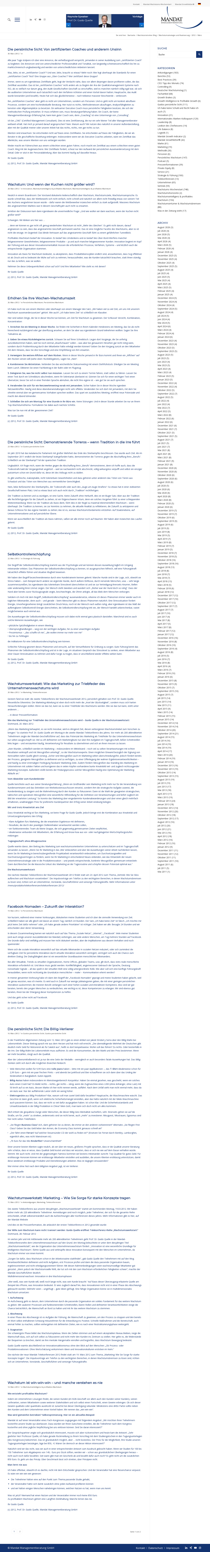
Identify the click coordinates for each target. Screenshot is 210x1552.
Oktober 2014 (164, 730)
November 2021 (166, 429)
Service (161, 171)
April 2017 (162, 623)
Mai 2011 (162, 871)
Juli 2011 (162, 868)
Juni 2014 (162, 744)
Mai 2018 (162, 577)
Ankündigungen (29, 1202)
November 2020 (166, 471)
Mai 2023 (162, 365)
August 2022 (164, 397)
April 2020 (162, 496)
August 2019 (164, 524)
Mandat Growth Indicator (170, 136)
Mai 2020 (162, 492)
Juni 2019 (162, 531)
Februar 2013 (164, 800)
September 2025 (166, 266)
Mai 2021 (162, 450)
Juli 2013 (162, 783)
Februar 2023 (164, 376)
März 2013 (163, 797)
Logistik (161, 132)
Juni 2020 (162, 489)
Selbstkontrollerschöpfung (29, 554)
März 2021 (163, 457)
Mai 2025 (162, 280)
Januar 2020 (163, 506)
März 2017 (163, 627)
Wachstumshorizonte (168, 192)
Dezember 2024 (166, 298)
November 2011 (166, 853)
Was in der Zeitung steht (170, 210)
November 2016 (166, 641)
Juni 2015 (162, 701)
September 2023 (166, 351)
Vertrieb (161, 185)
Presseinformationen (168, 164)
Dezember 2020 (166, 468)
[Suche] (9, 20)
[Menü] (17, 20)
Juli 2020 (162, 485)
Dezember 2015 (166, 680)
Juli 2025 (162, 273)
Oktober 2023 (164, 347)
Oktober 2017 (164, 602)
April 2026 (162, 241)
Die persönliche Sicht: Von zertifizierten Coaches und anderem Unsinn (64, 49)
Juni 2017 (162, 616)
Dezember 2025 (166, 255)
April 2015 (162, 708)
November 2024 (166, 301)
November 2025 (166, 259)
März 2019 (163, 542)
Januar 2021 (163, 464)
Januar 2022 (163, 422)
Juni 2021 (162, 446)
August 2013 (164, 779)
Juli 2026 (162, 230)
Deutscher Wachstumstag (170, 90)
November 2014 (166, 726)
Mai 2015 (162, 705)
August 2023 (164, 354)
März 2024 (163, 329)
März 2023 (163, 372)
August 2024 (164, 312)
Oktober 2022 (164, 390)
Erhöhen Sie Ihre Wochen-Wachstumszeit (41, 298)
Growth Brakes (165, 97)
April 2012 (162, 836)
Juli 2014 (162, 740)
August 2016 (164, 652)
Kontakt (136, 4)
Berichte (162, 76)
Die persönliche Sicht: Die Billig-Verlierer (40, 1029)
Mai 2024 (162, 322)
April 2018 (162, 581)
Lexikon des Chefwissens (170, 125)
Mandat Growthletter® (184, 4)
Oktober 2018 (164, 560)
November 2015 (166, 684)
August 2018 (164, 567)
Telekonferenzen (39, 692)
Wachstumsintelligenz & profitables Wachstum (52, 189)
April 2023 (162, 368)
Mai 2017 (162, 620)
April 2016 (162, 666)
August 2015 (164, 694)
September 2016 (166, 648)
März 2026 (163, 244)
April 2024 (162, 326)
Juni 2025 (162, 276)
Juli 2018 (162, 570)
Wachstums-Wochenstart (170, 189)
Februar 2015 (164, 715)
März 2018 (163, 584)
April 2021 (162, 453)
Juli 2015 (162, 698)
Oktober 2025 (164, 262)
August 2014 (164, 737)
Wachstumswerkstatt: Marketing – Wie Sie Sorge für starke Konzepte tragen (69, 1198)
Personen (162, 154)
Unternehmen (164, 182)
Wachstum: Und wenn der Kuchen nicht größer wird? (51, 184)
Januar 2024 (163, 336)
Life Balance (164, 129)
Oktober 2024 (164, 305)
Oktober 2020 (164, 475)
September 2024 (166, 308)
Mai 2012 (162, 832)
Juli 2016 (162, 655)
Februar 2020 (164, 503)
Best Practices (165, 79)
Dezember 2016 (166, 637)
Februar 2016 (164, 673)
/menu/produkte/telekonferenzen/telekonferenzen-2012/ (36, 885)
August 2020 (164, 482)
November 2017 (166, 598)
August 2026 (164, 227)
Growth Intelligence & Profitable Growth (177, 101)
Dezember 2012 (166, 807)
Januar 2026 (163, 252)
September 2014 (166, 733)
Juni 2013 (162, 786)
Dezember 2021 (166, 425)
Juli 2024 (162, 315)
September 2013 (166, 776)
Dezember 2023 (166, 340)
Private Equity (164, 168)
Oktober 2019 (164, 517)
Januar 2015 (163, 719)
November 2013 (166, 768)
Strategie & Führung (31, 558)
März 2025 (163, 287)
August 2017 (164, 609)
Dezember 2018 (166, 552)
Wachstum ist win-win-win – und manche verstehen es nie (55, 1383)
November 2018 (166, 556)
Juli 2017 (162, 613)
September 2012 (166, 818)
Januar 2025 (163, 294)
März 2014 (163, 754)
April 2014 (162, 751)
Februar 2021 (164, 460)
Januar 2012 (163, 846)
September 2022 (166, 393)
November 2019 (166, 514)
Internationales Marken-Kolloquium (175, 118)
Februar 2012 (164, 843)
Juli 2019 (162, 528)
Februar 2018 (164, 588)
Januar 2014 (163, 761)
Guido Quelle (17, 158)
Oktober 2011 (164, 857)
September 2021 (166, 436)
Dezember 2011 (166, 850)
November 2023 (166, 344)
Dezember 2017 (166, 595)
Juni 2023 (162, 361)
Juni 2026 (162, 234)
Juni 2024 (162, 319)
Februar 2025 (164, 290)
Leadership (163, 122)
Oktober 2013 (164, 772)
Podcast (162, 161)
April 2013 (162, 793)
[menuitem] (136, 4)
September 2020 (166, 478)
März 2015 (163, 712)
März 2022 (163, 414)
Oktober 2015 (164, 687)
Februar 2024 (164, 333)
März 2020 (163, 499)
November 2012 (166, 811)
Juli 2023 (162, 358)
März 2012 (163, 839)
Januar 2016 (163, 676)
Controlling (163, 86)
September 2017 (166, 606)
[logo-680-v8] (173, 20)
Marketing (27, 692)
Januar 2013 (163, 804)
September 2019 (166, 521)
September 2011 (166, 860)
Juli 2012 (162, 825)
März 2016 (163, 669)
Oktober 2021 (164, 432)
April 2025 (162, 283)
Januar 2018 (163, 591)
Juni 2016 (162, 659)
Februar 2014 (164, 758)
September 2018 (166, 563)
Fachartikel (163, 93)
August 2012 (164, 822)
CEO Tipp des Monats (168, 83)
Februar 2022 (164, 418)
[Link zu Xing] (35, 19)
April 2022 (162, 411)
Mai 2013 (162, 790)
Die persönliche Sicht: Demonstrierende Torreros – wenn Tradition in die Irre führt (74, 442)
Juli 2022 (162, 400)
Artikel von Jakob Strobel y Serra (95, 1040)
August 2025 (164, 269)
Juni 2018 (162, 574)
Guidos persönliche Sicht (33, 446)
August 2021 (164, 439)
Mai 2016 (162, 662)
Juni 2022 (162, 404)
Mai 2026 (162, 237)
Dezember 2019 (166, 510)
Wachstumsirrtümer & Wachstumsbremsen (179, 203)
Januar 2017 (163, 634)
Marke (161, 143)
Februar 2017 (164, 630)
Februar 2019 (164, 545)
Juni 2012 (162, 829)
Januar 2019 (163, 549)
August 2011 (164, 864)
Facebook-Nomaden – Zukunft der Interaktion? (46, 906)
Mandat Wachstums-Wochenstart (157, 4)
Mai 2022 (162, 407)
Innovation (27, 189)
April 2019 (162, 538)
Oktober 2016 (164, 645)
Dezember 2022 (166, 383)
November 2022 (166, 386)
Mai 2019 (162, 535)
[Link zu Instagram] (44, 19)
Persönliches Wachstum (33, 302)
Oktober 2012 (164, 814)
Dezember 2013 (166, 765)
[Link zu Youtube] (40, 19)
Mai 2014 (162, 747)
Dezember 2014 (166, 722)
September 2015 (166, 691)
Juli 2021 (162, 443)
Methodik (162, 150)
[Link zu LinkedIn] (30, 19)
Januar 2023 (163, 379)
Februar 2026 (164, 248)
